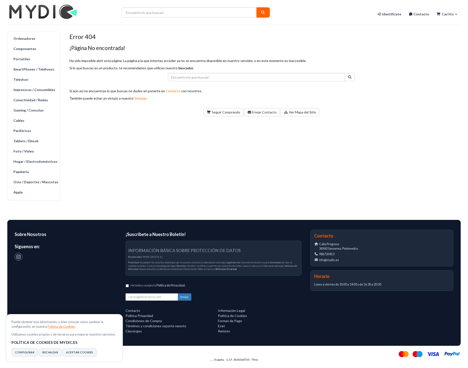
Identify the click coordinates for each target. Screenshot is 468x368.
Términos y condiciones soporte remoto (156, 326)
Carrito (448, 14)
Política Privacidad (139, 316)
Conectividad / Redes (30, 100)
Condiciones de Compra (144, 321)
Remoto (224, 331)
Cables (18, 120)
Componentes (24, 49)
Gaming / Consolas (28, 110)
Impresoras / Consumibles (34, 90)
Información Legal (231, 310)
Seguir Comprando (225, 112)
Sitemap (140, 98)
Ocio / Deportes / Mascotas (35, 182)
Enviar (184, 297)
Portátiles (21, 59)
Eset (221, 326)
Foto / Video (23, 151)
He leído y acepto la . (158, 285)
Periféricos (22, 131)
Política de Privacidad (226, 269)
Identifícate (391, 14)
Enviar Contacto (264, 112)
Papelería (21, 172)
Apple (18, 192)
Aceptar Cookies (79, 352)
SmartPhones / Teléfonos (33, 69)
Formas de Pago (230, 321)
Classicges (134, 331)
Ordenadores (24, 38)
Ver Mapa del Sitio (302, 112)
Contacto (421, 14)
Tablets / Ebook (26, 141)
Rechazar (50, 352)
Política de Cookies (61, 326)
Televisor (21, 79)
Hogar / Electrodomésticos (35, 161)
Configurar (24, 352)
